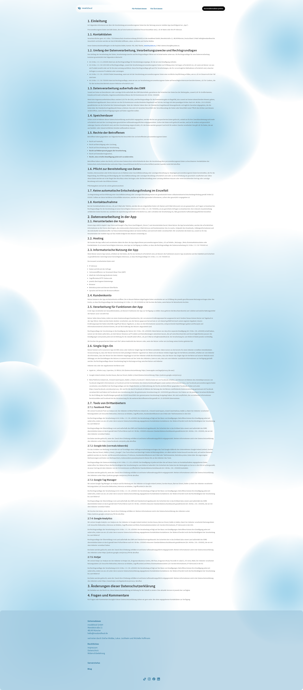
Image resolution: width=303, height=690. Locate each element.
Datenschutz (93, 650)
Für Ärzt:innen (156, 8)
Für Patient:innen (139, 8)
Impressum (93, 647)
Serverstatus (94, 662)
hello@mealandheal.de (98, 633)
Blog (90, 669)
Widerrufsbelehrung (96, 653)
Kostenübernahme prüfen (213, 9)
